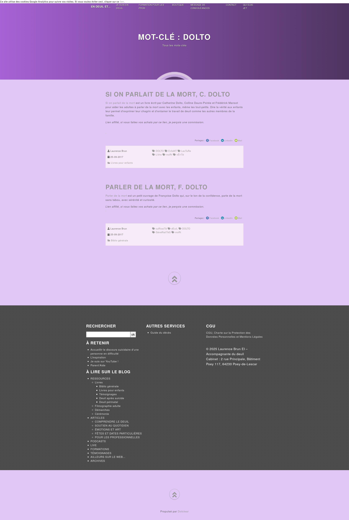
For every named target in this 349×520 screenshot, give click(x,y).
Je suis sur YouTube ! (104, 361)
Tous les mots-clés (174, 45)
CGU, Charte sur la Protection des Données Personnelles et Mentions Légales (234, 334)
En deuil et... (101, 6)
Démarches (102, 410)
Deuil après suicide (111, 398)
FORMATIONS (100, 449)
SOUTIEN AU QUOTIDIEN (112, 425)
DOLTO (159, 150)
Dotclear (183, 511)
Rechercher (101, 326)
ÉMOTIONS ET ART (108, 429)
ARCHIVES (98, 460)
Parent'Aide (98, 365)
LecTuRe (185, 150)
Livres (99, 382)
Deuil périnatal (108, 402)
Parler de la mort (116, 195)
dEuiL (174, 228)
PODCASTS (98, 441)
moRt (168, 154)
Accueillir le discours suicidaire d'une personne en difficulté (115, 351)
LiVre (158, 154)
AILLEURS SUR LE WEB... (108, 457)
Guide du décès (161, 332)
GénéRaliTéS (163, 232)
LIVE (94, 445)
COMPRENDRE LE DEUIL (112, 421)
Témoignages (108, 394)
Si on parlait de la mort (120, 103)
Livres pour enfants (121, 162)
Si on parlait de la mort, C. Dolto (168, 94)
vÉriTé (180, 154)
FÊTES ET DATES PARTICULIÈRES (118, 433)
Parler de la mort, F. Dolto (156, 186)
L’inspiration (98, 357)
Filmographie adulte (108, 406)
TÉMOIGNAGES (101, 453)
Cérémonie (102, 413)
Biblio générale (119, 240)
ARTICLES (98, 417)
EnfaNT (172, 150)
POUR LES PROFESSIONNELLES (117, 437)
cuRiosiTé (161, 228)
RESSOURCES (100, 378)
